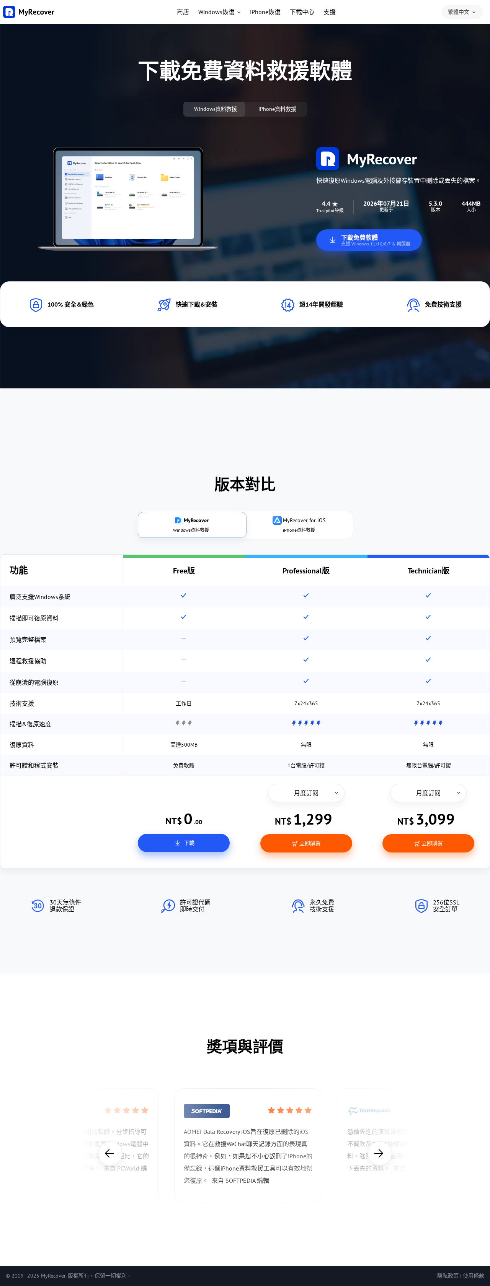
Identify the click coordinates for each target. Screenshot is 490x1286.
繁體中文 (458, 11)
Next (380, 1153)
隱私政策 (448, 1275)
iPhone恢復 (265, 12)
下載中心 (302, 12)
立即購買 (309, 843)
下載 (188, 842)
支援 (329, 12)
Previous (110, 1153)
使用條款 (473, 1275)
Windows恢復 (216, 12)
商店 (183, 12)
